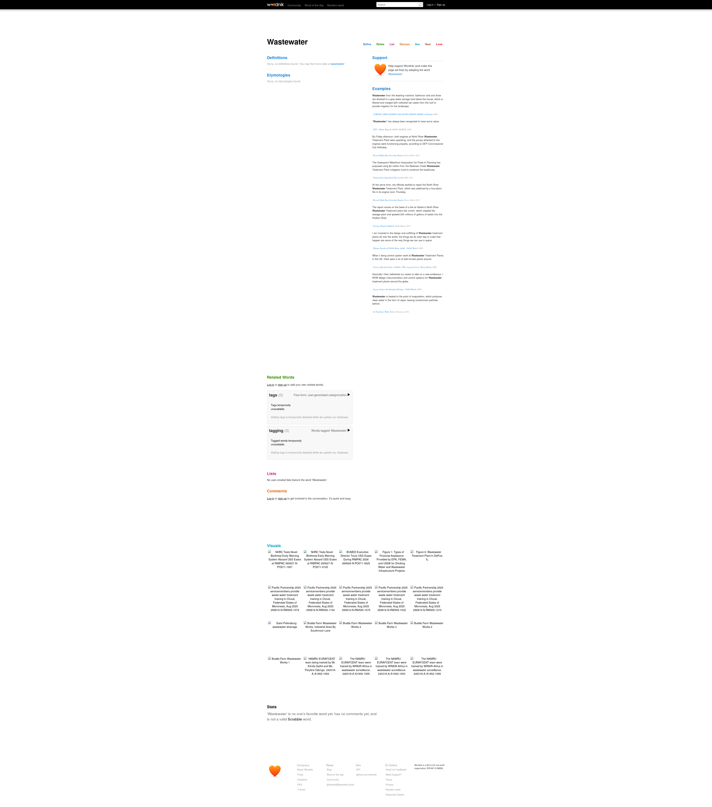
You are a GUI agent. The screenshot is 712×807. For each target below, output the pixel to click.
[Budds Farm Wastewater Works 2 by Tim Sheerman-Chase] (427, 624)
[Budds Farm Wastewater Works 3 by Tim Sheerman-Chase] (391, 624)
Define (367, 44)
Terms (389, 779)
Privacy (389, 784)
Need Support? (394, 774)
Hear (428, 44)
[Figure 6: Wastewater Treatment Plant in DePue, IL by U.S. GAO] (427, 555)
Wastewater (395, 74)
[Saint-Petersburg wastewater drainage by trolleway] (284, 624)
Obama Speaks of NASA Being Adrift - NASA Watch (395, 248)
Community (294, 5)
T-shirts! (301, 789)
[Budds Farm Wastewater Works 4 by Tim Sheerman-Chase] (356, 624)
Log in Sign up (436, 4)
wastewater (337, 64)
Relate (380, 44)
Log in (270, 384)
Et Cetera (391, 765)
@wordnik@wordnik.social (340, 784)
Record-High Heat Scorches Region (388, 155)
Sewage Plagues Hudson (383, 226)
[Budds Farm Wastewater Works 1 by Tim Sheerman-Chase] (284, 660)
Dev (358, 765)
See (417, 44)
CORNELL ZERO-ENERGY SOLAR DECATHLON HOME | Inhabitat (403, 114)
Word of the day (314, 5)
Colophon (302, 779)
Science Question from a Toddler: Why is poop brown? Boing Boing (402, 267)
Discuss (405, 44)
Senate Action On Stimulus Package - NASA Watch (394, 289)
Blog (329, 769)
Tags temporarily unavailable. (281, 407)
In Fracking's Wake (381, 311)
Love (439, 44)
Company (303, 765)
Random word (335, 5)
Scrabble (295, 718)
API (358, 769)
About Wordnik (305, 769)
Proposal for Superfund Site (385, 177)
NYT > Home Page (381, 129)
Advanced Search (395, 794)
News (330, 765)
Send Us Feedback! (396, 769)
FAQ (299, 784)
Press (300, 774)
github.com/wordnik (366, 774)
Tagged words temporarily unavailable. (286, 442)
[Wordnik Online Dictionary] (275, 4)
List (392, 44)
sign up (282, 384)
